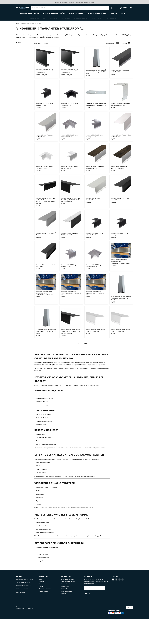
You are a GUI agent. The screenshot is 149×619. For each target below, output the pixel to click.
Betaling (63, 593)
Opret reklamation (66, 584)
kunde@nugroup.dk (25, 585)
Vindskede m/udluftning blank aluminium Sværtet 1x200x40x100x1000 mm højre (44, 293)
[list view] (131, 43)
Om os (40, 579)
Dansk (128, 607)
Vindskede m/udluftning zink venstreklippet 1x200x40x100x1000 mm (71, 293)
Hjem (17, 23)
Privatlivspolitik (65, 586)
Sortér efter (37, 43)
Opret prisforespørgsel (67, 579)
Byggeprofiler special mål (30, 13)
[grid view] (129, 43)
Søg (17, 606)
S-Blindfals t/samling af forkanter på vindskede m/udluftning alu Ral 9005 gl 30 (96, 71)
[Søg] (111, 8)
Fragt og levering (43, 591)
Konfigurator (111, 18)
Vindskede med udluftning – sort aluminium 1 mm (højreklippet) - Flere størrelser (45, 71)
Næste (86, 343)
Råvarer (41, 586)
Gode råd (41, 581)
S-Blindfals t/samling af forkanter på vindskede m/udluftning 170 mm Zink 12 (121, 298)
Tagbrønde (113, 13)
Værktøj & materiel (50, 18)
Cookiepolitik (64, 588)
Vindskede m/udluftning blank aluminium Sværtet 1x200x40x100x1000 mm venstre (120, 261)
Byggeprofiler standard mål (53, 13)
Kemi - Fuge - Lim (97, 18)
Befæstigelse (66, 18)
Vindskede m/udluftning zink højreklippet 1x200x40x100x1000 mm (95, 293)
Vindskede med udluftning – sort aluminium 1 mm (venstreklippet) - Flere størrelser (70, 71)
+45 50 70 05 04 (25, 582)
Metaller (41, 584)
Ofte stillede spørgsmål (45, 588)
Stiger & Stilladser (81, 18)
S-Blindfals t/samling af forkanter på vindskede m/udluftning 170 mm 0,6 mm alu (46, 331)
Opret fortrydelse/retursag (68, 581)
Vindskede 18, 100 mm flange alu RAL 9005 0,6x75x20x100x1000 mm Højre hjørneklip (70, 200)
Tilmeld (87, 593)
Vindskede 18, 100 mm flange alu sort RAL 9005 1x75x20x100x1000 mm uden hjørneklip (70, 331)
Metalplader (35, 18)
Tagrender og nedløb (75, 13)
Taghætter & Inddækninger (96, 13)
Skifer (123, 13)
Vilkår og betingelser (66, 591)
